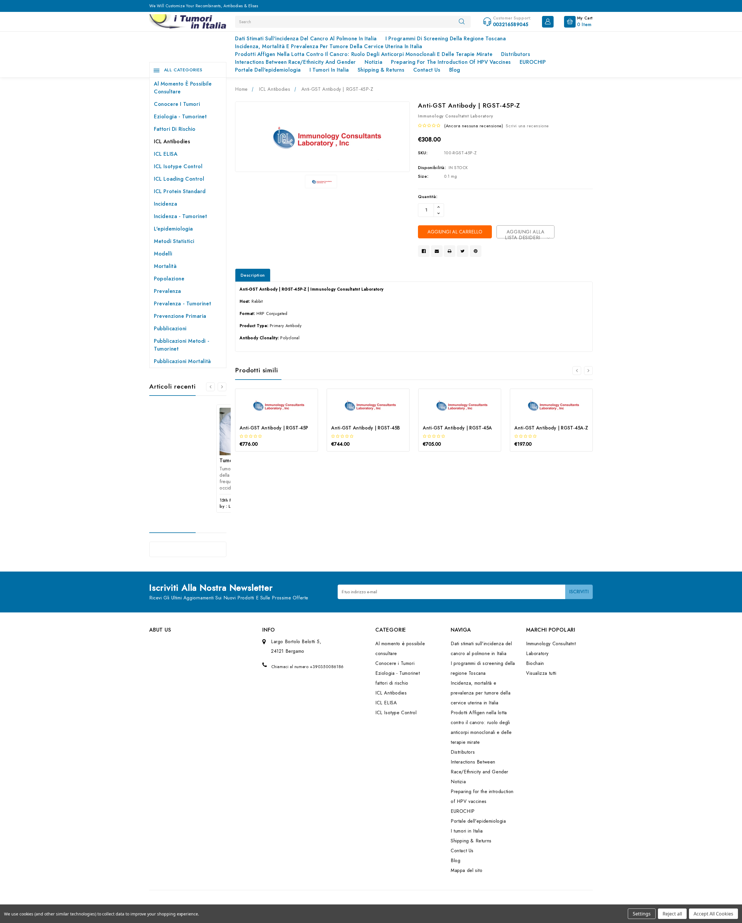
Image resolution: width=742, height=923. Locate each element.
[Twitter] (462, 251)
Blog (454, 70)
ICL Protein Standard (180, 191)
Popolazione (169, 278)
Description (253, 275)
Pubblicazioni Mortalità (182, 361)
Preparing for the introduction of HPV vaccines (451, 62)
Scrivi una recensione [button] (527, 126)
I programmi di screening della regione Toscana (445, 38)
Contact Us (427, 70)
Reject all (672, 914)
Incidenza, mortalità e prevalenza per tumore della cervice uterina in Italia (328, 46)
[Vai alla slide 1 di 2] (210, 386)
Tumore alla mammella (180, 460)
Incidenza (165, 204)
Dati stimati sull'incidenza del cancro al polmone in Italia (306, 38)
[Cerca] (461, 21)
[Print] (449, 251)
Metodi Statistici (174, 241)
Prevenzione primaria (180, 316)
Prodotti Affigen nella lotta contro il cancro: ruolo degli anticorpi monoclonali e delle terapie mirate (363, 54)
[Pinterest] (475, 251)
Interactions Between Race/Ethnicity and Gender (295, 62)
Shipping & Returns (381, 70)
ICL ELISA (165, 154)
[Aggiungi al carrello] (268, 416)
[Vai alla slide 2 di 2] (576, 370)
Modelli (163, 254)
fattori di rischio (175, 129)
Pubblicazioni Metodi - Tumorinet (181, 345)
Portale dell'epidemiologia (268, 70)
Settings (642, 914)
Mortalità (165, 266)
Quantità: (427, 196)
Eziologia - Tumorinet (180, 116)
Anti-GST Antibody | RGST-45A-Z (551, 428)
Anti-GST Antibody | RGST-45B (365, 428)
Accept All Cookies (713, 914)
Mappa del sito (466, 870)
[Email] (437, 251)
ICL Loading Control (179, 179)
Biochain (535, 663)
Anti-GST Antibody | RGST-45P (274, 428)
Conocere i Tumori (177, 104)
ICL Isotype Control (178, 166)
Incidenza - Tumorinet (180, 216)
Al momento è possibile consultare (183, 87)
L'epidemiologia (173, 229)
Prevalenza (167, 291)
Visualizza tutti (541, 673)
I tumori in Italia (329, 70)
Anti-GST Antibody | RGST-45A (457, 428)
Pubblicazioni (170, 328)
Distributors (515, 54)
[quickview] (284, 416)
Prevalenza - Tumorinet (182, 303)
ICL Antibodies (172, 141)
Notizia (373, 62)
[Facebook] (424, 251)
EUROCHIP (533, 62)
